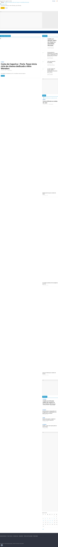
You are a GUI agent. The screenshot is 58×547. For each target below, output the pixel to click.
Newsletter (21, 536)
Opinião (45, 36)
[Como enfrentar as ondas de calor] (50, 98)
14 (52, 520)
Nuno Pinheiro (50, 58)
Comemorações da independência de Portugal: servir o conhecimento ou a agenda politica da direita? (52, 54)
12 (47, 520)
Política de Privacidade (28, 536)
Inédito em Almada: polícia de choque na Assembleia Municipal (17, 2)
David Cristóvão (51, 47)
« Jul (43, 529)
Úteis (44, 95)
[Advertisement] (21, 20)
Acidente (44, 424)
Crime (43, 417)
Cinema (2, 61)
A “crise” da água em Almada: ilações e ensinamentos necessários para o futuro (52, 70)
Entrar (6, 7)
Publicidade (35, 536)
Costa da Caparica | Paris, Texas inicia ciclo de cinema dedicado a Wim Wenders (19, 66)
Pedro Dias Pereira (51, 65)
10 (43, 520)
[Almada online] (1, 32)
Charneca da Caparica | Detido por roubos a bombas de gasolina (49, 419)
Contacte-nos (15, 536)
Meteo (44, 99)
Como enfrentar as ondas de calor (50, 102)
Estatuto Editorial (3, 536)
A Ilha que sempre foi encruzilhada (51, 62)
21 (52, 522)
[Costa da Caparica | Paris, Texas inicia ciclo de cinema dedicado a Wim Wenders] (20, 38)
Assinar (2, 7)
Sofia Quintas (10, 70)
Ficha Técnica (9, 536)
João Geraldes (50, 74)
